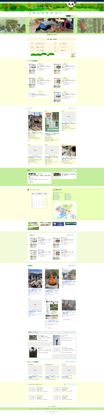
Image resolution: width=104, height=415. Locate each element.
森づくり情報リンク (63, 43)
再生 (48, 34)
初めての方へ (31, 408)
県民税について (63, 50)
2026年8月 (39, 193)
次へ (75, 25)
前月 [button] (32, 193)
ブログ (60, 13)
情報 (51, 13)
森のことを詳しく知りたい (40, 43)
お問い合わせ (42, 2)
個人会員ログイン (48, 2)
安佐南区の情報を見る (57, 196)
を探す (29, 13)
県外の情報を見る (68, 199)
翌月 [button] (45, 193)
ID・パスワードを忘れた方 (53, 408)
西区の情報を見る (68, 195)
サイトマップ (72, 408)
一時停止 (49, 34)
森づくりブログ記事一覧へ (71, 332)
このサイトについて (31, 2)
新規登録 (37, 2)
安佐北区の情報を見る (69, 196)
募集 (56, 13)
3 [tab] (54, 34)
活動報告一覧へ (73, 265)
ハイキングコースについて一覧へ (71, 384)
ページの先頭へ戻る (53, 406)
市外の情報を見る (56, 199)
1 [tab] (51, 34)
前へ (28, 25)
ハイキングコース (64, 47)
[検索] (75, 2)
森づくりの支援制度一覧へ (72, 361)
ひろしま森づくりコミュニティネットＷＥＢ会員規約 (42, 408)
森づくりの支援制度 (40, 50)
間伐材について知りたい (40, 47)
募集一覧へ (74, 170)
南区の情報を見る (56, 195)
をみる (42, 13)
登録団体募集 (60, 408)
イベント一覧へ (73, 108)
